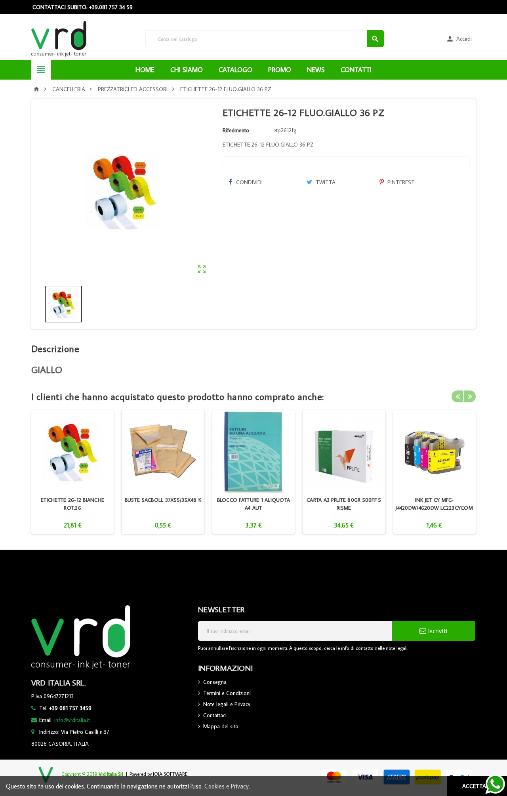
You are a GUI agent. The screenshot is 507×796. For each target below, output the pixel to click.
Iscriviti (437, 631)
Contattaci (215, 715)
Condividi (248, 182)
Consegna (215, 682)
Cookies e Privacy (226, 786)
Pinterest (400, 182)
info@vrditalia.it (72, 720)
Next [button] (470, 396)
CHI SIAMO (186, 69)
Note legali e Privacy (226, 704)
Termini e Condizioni (227, 693)
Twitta (324, 182)
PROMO (279, 69)
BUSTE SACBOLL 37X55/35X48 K (163, 499)
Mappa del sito (220, 726)
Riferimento (236, 130)
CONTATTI (356, 69)
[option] (72, 472)
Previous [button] (457, 396)
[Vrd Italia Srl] (58, 38)
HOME (144, 69)
